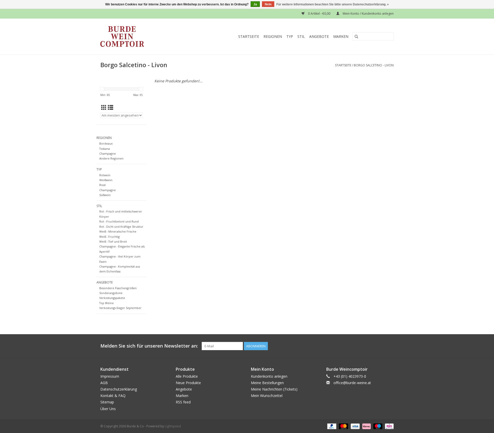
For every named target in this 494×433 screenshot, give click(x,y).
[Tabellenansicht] (104, 107)
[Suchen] (356, 36)
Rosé (102, 185)
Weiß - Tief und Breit (113, 241)
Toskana (104, 149)
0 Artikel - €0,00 (319, 13)
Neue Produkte (188, 382)
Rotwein (104, 175)
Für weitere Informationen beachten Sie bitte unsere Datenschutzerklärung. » (332, 4)
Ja (255, 4)
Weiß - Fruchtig (109, 236)
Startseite (248, 36)
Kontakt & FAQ (113, 395)
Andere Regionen (111, 158)
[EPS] (388, 426)
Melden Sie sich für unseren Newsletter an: (149, 346)
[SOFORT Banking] (366, 426)
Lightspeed (173, 426)
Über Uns (108, 408)
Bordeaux (106, 143)
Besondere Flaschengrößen (118, 288)
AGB (104, 382)
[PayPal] (331, 426)
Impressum (109, 376)
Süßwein (105, 195)
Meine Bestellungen (267, 382)
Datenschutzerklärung (118, 389)
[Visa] (354, 426)
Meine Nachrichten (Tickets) (274, 389)
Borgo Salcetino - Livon (374, 65)
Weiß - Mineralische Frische (117, 231)
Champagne (107, 153)
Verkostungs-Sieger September (120, 308)
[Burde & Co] (132, 36)
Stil (301, 36)
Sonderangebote (110, 293)
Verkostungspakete (112, 298)
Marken (340, 36)
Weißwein (105, 180)
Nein (268, 4)
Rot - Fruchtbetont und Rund (119, 221)
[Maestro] (377, 426)
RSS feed (183, 402)
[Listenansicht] (110, 107)
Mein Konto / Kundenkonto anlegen (368, 13)
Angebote (319, 36)
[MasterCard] (343, 426)
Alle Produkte (187, 376)
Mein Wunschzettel (267, 395)
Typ (289, 36)
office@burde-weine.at (352, 382)
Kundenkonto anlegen (269, 376)
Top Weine (106, 303)
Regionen (272, 36)
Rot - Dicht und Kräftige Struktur (121, 226)
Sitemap (107, 402)
